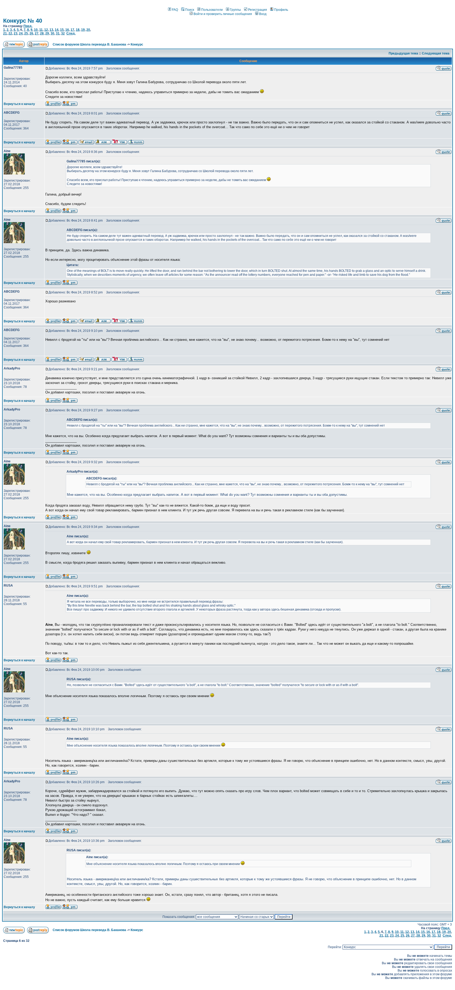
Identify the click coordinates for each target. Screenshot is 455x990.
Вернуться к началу (19, 104)
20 (88, 30)
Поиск (189, 10)
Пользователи (212, 10)
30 (52, 33)
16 (67, 30)
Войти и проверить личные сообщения (223, 14)
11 (41, 30)
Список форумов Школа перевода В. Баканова (89, 44)
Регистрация (257, 10)
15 (62, 30)
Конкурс (137, 44)
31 (58, 33)
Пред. (27, 26)
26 (31, 33)
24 (21, 33)
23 (15, 33)
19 (83, 30)
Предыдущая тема (403, 53)
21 (5, 33)
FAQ (175, 10)
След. (71, 33)
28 (42, 33)
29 (47, 33)
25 (26, 33)
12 (46, 30)
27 (36, 33)
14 (56, 30)
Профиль (281, 10)
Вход (262, 14)
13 (51, 30)
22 (10, 33)
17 (72, 30)
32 (63, 33)
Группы (235, 10)
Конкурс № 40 (22, 20)
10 (36, 30)
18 (78, 30)
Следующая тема (435, 53)
